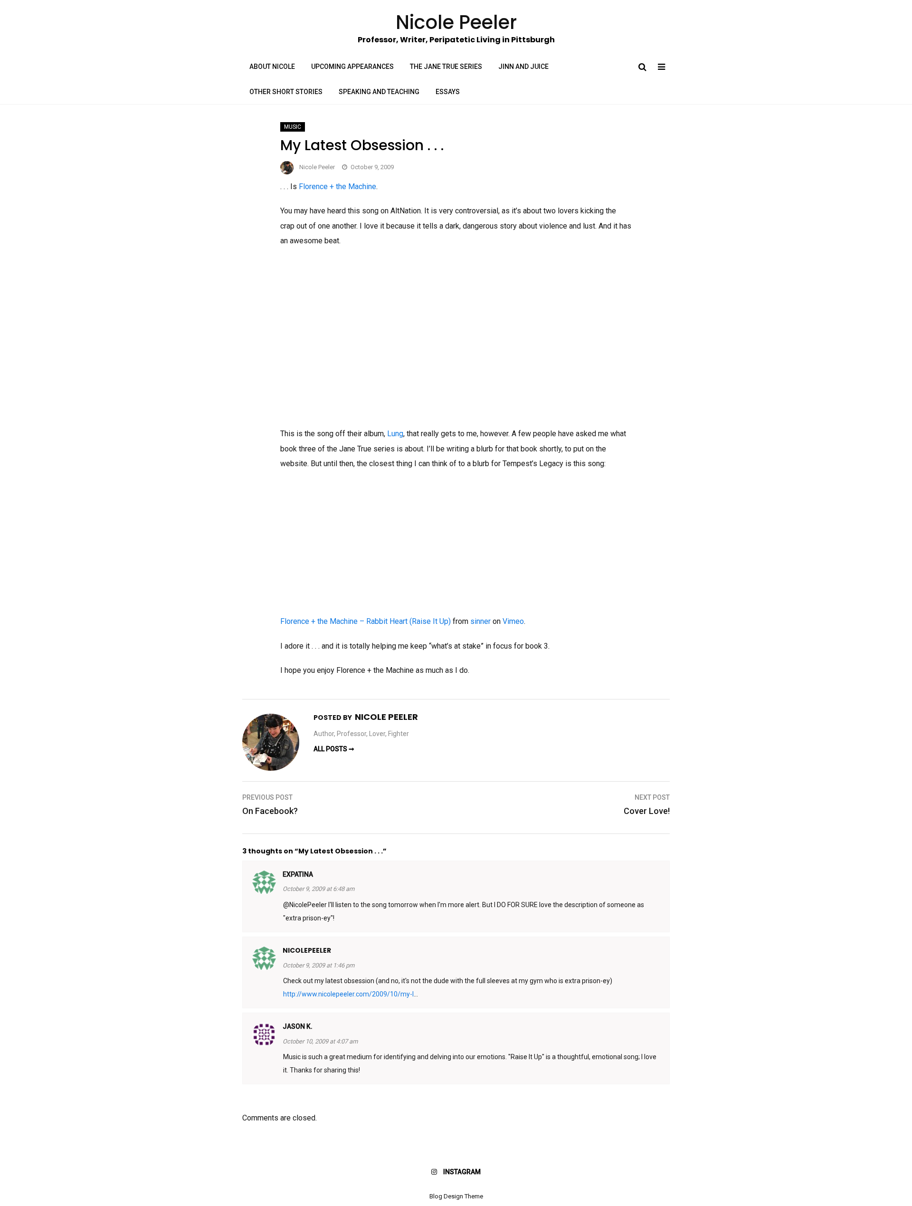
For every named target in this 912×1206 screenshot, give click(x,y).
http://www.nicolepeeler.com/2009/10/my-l (348, 994)
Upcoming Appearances (352, 66)
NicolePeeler (307, 950)
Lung (395, 433)
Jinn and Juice (523, 66)
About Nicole (272, 66)
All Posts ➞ (334, 749)
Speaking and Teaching (379, 92)
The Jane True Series (446, 66)
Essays (448, 92)
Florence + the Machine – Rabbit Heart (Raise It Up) (365, 621)
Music (292, 127)
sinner (480, 621)
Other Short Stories (286, 92)
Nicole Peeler (317, 167)
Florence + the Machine (337, 186)
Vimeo (513, 621)
